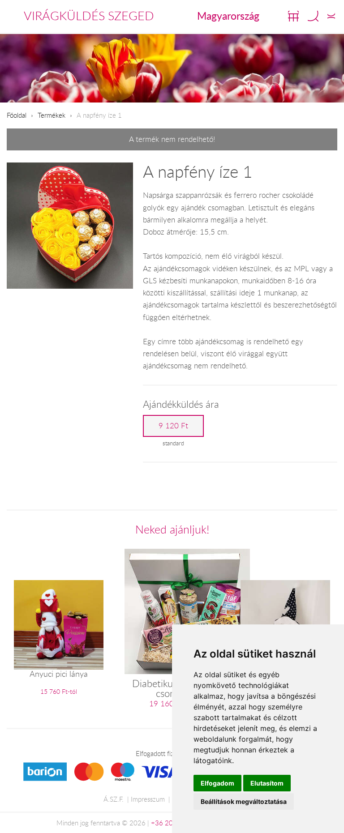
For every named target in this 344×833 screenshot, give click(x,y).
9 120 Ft (173, 426)
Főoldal (16, 115)
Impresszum (148, 799)
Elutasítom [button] (267, 783)
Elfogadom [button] (217, 783)
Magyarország (228, 15)
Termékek (51, 115)
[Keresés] (313, 16)
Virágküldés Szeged (89, 16)
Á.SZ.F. (113, 799)
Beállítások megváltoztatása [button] (244, 801)
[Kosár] (293, 16)
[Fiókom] (331, 16)
